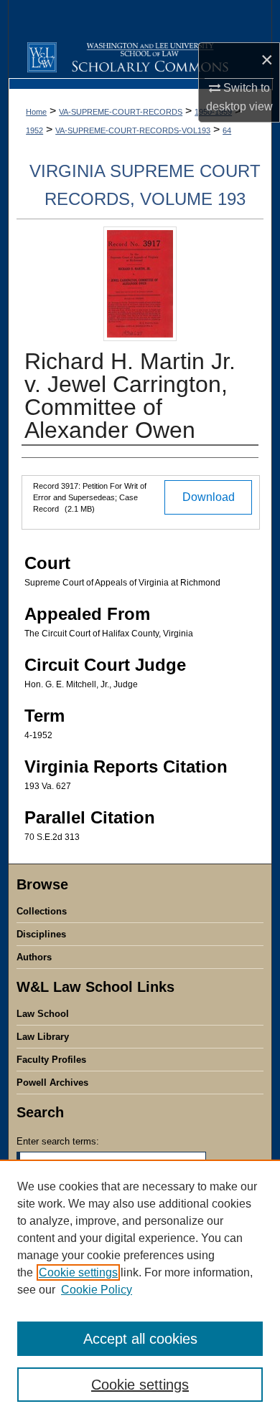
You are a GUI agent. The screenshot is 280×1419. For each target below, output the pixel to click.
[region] (140, 1289)
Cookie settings (78, 1272)
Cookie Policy (96, 1290)
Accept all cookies (140, 1339)
